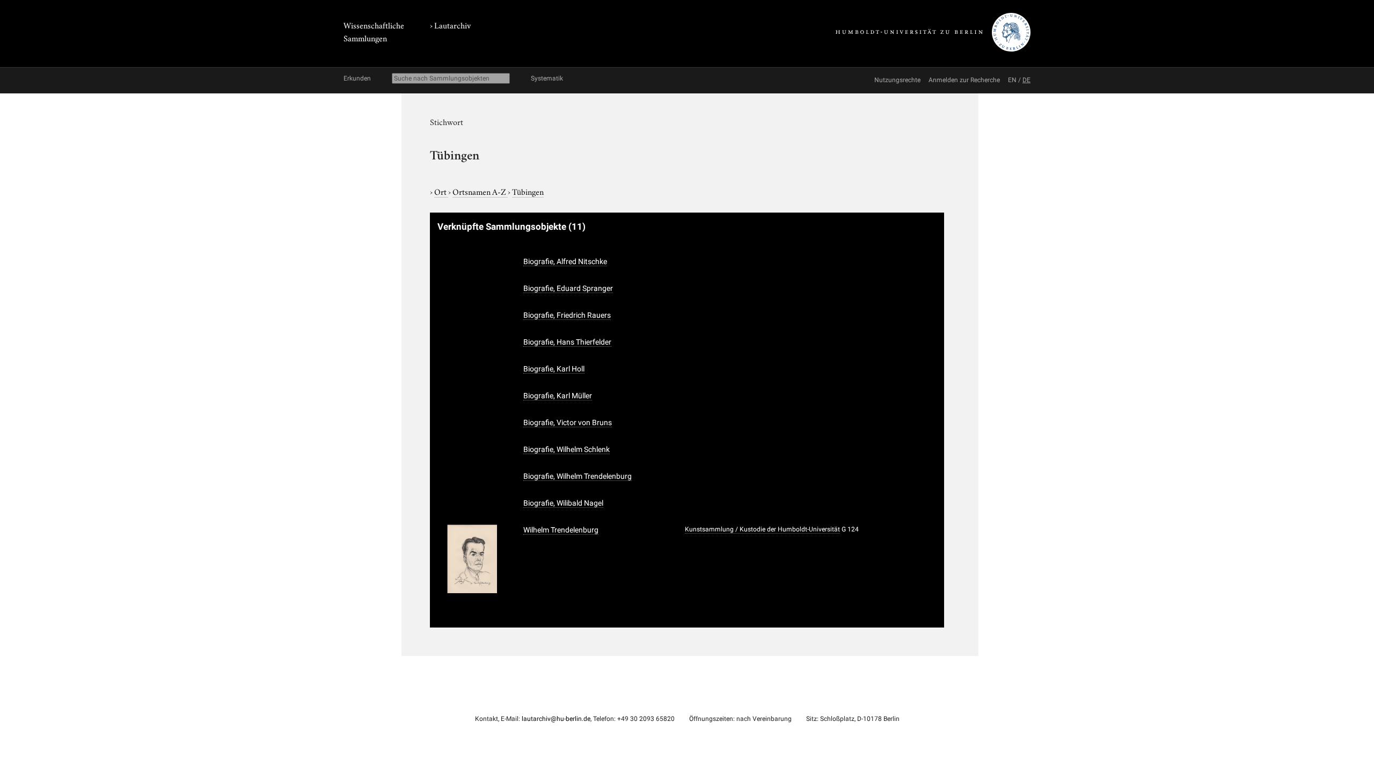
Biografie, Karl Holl (553, 368)
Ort (441, 191)
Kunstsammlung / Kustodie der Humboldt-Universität (762, 529)
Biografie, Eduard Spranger (568, 288)
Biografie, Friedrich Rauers (567, 315)
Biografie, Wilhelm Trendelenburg (577, 476)
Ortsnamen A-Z (480, 191)
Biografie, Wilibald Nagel (563, 503)
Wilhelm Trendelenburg (560, 530)
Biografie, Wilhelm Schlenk (566, 449)
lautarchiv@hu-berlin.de (556, 719)
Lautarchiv (452, 25)
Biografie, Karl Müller (557, 395)
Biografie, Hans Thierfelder (567, 342)
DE (1026, 80)
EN (1012, 80)
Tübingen (528, 191)
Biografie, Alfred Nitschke (565, 261)
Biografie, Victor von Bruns (567, 422)
